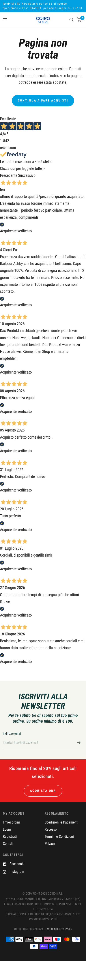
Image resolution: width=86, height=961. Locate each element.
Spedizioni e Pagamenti (62, 822)
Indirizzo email (12, 733)
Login (7, 829)
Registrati (10, 836)
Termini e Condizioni (59, 836)
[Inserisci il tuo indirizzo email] (79, 742)
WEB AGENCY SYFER (59, 929)
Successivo (27, 175)
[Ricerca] (71, 20)
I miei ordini (11, 822)
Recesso (51, 829)
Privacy (50, 844)
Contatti (8, 844)
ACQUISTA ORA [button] (43, 790)
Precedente (8, 175)
